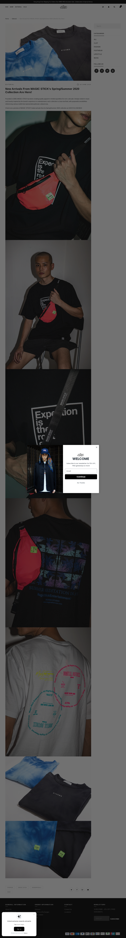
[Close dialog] (96, 447)
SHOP (11, 7)
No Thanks (81, 483)
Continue (81, 476)
